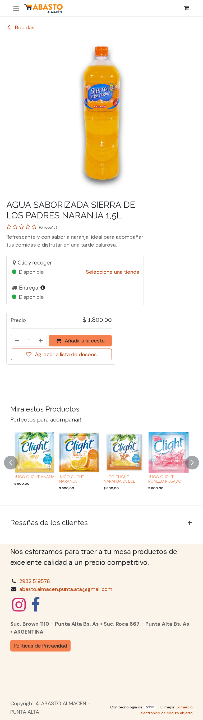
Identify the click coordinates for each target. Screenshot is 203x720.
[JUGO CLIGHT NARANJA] (79, 452)
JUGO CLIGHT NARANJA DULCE (119, 479)
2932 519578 (34, 581)
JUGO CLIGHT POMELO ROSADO (164, 479)
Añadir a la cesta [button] (84, 340)
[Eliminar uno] (16, 340)
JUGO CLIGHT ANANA (34, 477)
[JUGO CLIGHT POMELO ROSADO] (168, 452)
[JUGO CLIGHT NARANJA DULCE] (124, 452)
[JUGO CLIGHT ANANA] (34, 452)
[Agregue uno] (41, 340)
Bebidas (24, 27)
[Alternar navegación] (16, 8)
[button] (14, 462)
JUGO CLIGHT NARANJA (71, 479)
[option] (101, 462)
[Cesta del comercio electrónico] (187, 8)
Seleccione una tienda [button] (112, 271)
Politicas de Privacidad (40, 645)
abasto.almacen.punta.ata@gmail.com (65, 589)
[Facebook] (35, 605)
